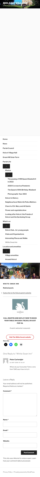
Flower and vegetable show (15, 210)
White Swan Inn (11, 242)
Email (5, 430)
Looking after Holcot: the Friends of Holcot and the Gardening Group (19, 215)
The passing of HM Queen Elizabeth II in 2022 (22, 180)
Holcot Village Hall (10, 153)
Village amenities (11, 255)
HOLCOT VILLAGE (15, 3)
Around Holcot (11, 259)
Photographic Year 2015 (17, 194)
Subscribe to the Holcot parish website (17, 293)
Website (6, 441)
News (5, 144)
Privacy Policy (7, 472)
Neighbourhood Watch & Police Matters (20, 202)
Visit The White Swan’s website (20, 337)
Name (6, 420)
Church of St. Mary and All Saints (18, 206)
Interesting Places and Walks (16, 238)
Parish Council (8, 148)
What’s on (6, 221)
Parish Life (7, 162)
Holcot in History (11, 198)
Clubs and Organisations (14, 234)
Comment (7, 391)
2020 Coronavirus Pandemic (19, 186)
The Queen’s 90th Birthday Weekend (22, 190)
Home (5, 139)
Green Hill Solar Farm (11, 157)
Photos (8, 170)
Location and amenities (12, 247)
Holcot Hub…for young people (17, 230)
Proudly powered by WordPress (24, 472)
